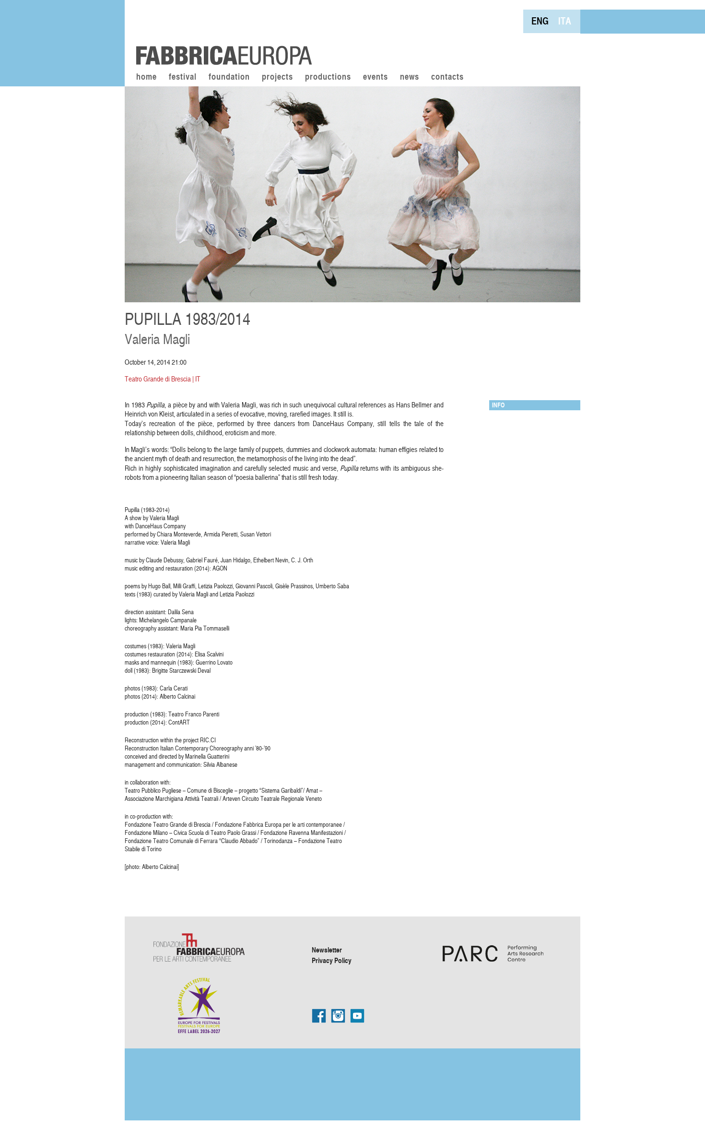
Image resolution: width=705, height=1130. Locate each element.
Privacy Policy (332, 960)
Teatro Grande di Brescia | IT (162, 379)
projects (277, 77)
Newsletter (327, 949)
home (146, 77)
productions (328, 77)
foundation (229, 77)
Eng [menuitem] (540, 21)
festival (183, 77)
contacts (447, 77)
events (375, 77)
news (409, 77)
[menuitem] (540, 21)
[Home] (221, 33)
